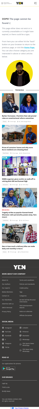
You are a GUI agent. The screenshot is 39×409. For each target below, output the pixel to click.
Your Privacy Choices (22, 408)
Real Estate (5, 153)
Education (5, 184)
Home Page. (29, 47)
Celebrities (5, 220)
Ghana (4, 121)
